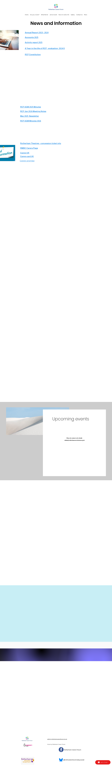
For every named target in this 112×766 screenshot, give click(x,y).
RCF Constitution (33, 54)
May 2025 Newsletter (29, 116)
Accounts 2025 (31, 37)
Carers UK (24, 153)
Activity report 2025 (33, 42)
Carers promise (27, 160)
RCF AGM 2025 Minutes (30, 107)
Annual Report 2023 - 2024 (37, 32)
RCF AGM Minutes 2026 (30, 121)
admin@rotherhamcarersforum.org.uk (74, 440)
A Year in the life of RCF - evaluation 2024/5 (45, 48)
